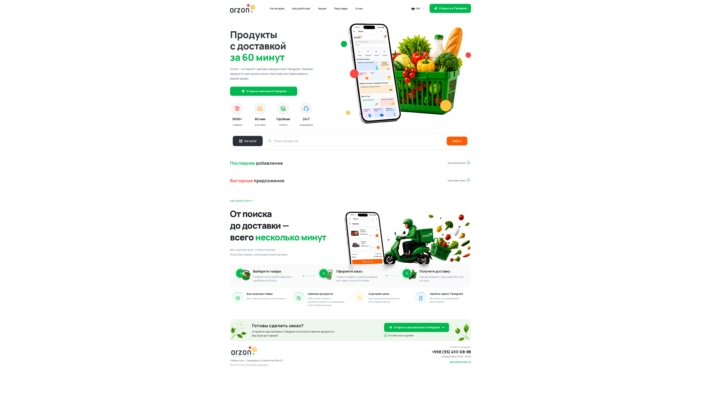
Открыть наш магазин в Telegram (417, 327)
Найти (457, 141)
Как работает (301, 8)
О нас (359, 8)
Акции (322, 8)
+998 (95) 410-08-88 (451, 351)
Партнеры (341, 8)
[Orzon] (242, 8)
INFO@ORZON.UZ (460, 362)
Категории (277, 8)
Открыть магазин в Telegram (266, 91)
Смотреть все (456, 163)
